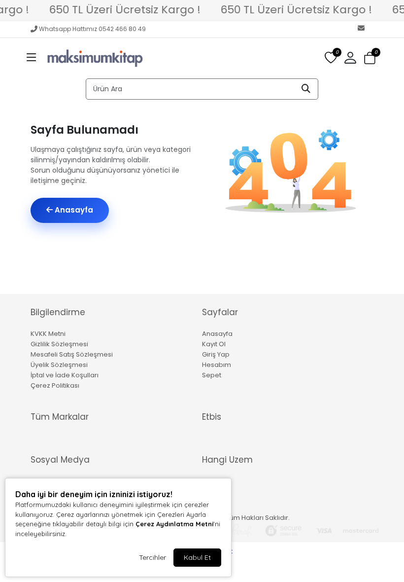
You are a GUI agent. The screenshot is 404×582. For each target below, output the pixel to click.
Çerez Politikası (55, 385)
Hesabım (216, 364)
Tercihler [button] (152, 557)
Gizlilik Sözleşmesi (59, 344)
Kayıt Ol (214, 344)
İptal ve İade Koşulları (65, 375)
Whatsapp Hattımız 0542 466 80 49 (92, 29)
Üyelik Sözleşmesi (59, 364)
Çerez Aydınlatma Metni (174, 524)
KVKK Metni (48, 333)
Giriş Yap (216, 354)
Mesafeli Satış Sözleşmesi (72, 354)
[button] (31, 58)
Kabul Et (197, 557)
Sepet (211, 375)
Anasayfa (73, 210)
